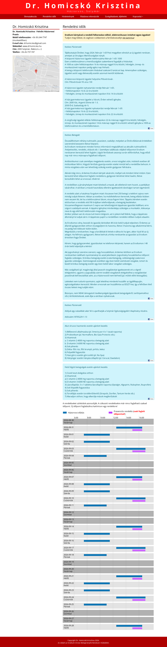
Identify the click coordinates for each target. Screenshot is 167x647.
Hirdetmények (68, 17)
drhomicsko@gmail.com (35, 43)
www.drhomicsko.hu (32, 46)
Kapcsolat (137, 17)
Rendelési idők (49, 17)
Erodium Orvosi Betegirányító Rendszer (84, 643)
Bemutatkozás (30, 17)
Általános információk (89, 17)
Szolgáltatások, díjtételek (116, 17)
